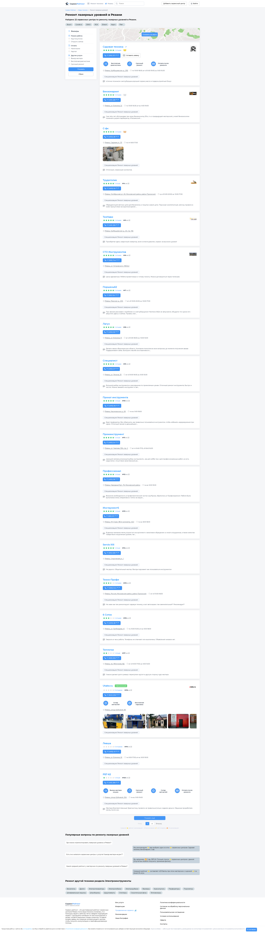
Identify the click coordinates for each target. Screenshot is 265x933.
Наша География (121, 918)
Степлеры (123, 893)
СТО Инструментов (114, 252)
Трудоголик (110, 180)
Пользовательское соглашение (172, 912)
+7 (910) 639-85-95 (113, 553)
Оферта (163, 920)
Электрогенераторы (96, 889)
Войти (195, 3)
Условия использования (169, 916)
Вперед (159, 824)
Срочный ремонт (77, 64)
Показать (81, 69)
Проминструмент (113, 434)
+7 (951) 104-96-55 (112, 295)
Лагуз (106, 323)
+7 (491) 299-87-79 (113, 225)
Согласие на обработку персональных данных (175, 907)
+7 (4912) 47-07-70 (113, 751)
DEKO (88, 25)
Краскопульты (159, 889)
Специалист (110, 360)
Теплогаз (108, 649)
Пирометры (188, 889)
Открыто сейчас (77, 42)
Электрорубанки (132, 889)
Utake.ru (108, 685)
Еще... (122, 24)
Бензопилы (71, 889)
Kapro (113, 25)
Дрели (82, 889)
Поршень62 (110, 287)
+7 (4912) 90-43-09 (113, 406)
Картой (74, 51)
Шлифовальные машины (76, 893)
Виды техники (83, 10)
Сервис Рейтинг (70, 10)
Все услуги (119, 902)
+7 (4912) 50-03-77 (113, 188)
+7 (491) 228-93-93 (112, 100)
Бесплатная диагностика (80, 61)
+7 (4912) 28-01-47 (112, 623)
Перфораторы (174, 889)
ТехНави (108, 217)
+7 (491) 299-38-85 (113, 783)
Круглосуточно (77, 39)
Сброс (81, 74)
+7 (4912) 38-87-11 (112, 479)
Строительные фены (139, 893)
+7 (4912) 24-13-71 (112, 442)
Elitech (104, 25)
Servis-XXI (108, 544)
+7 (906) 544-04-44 (113, 588)
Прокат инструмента (115, 397)
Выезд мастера (77, 58)
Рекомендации (121, 914)
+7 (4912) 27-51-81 (112, 369)
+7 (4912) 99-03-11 (112, 332)
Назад (140, 823)
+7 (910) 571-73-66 (112, 55)
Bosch (69, 25)
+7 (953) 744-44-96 (113, 260)
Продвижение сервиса (124, 910)
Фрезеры (146, 889)
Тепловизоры (156, 893)
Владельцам (120, 906)
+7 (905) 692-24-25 (113, 658)
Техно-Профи (111, 579)
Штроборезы (95, 893)
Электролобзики (115, 889)
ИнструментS (111, 507)
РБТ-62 (107, 774)
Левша (107, 743)
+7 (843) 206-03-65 (113, 695)
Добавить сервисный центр (174, 3)
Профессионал (112, 471)
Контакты (163, 924)
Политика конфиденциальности (172, 902)
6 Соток (107, 614)
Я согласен (251, 929)
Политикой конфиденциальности (77, 929)
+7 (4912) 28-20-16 (112, 137)
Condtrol (79, 25)
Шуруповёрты (109, 893)
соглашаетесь (27, 929)
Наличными (75, 49)
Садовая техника (113, 46)
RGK (96, 25)
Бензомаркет (111, 91)
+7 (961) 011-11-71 (112, 516)
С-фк (106, 128)
